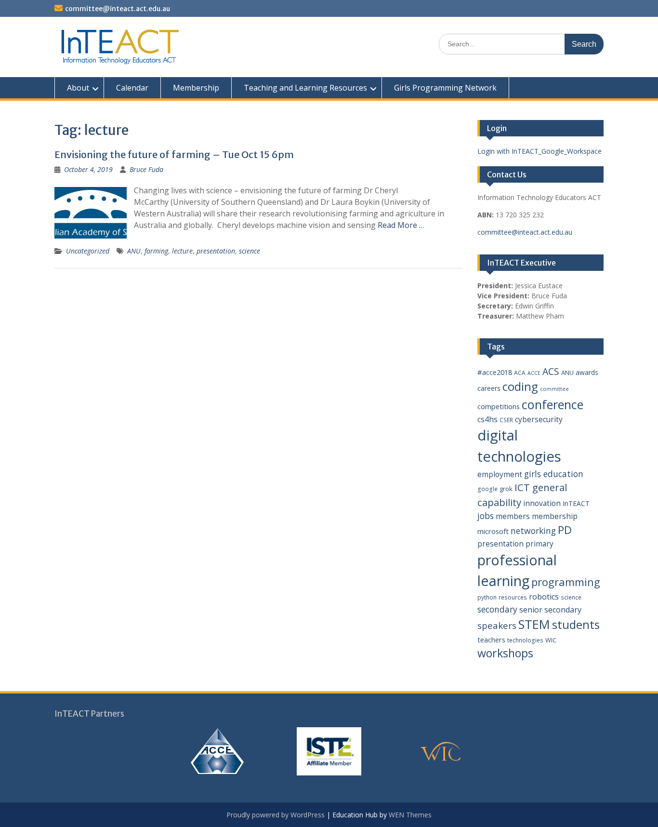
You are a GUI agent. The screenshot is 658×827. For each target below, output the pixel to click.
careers (488, 388)
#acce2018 (494, 372)
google (487, 489)
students (576, 624)
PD (565, 529)
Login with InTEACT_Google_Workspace (539, 151)
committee (554, 389)
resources (513, 597)
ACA (520, 373)
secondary (497, 609)
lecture (182, 250)
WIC (550, 640)
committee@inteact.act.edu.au (117, 8)
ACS (550, 371)
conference (552, 404)
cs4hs (487, 419)
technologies (525, 640)
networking (533, 530)
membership (555, 516)
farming (156, 250)
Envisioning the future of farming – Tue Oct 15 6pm (174, 154)
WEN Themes (410, 814)
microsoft (493, 531)
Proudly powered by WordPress (275, 814)
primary (539, 543)
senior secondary (550, 609)
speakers (496, 625)
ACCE (533, 373)
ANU (134, 250)
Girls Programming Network (445, 87)
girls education (553, 474)
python (487, 597)
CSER (506, 420)
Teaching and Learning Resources (305, 87)
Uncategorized (87, 250)
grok (506, 488)
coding (520, 386)
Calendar (132, 87)
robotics (544, 596)
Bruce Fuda (146, 169)
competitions (498, 406)
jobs (485, 515)
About (78, 87)
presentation (216, 250)
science (249, 250)
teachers (491, 639)
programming (565, 581)
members (513, 516)
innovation (542, 503)
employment (499, 474)
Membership (196, 87)
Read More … (401, 225)
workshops (505, 653)
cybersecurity (539, 419)
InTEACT (576, 503)
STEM (534, 624)
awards (587, 372)
